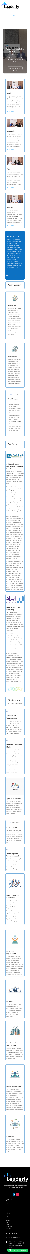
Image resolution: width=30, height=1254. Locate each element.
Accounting (11, 131)
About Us (8, 1202)
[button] (17, 1250)
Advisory (10, 207)
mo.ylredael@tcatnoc (14, 1237)
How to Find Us (10, 1210)
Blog (7, 1216)
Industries (8, 1204)
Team (7, 1212)
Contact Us (9, 1208)
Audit (9, 93)
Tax (8, 169)
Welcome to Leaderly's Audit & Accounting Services (15, 51)
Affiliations (9, 1214)
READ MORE (10, 111)
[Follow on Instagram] (17, 1194)
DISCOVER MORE (15, 68)
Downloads (9, 1206)
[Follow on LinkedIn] (14, 1194)
